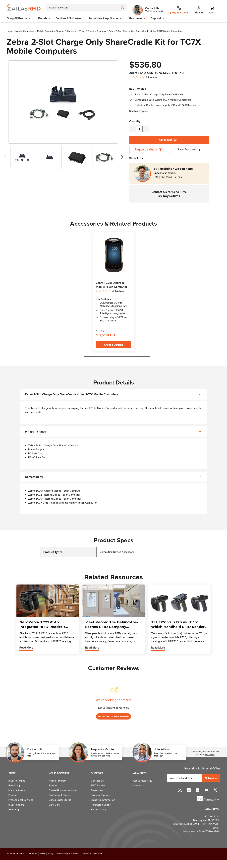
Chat (180, 177)
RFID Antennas (16, 780)
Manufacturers (16, 790)
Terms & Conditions (92, 853)
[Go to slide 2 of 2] (5, 157)
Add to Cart (165, 140)
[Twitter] (215, 790)
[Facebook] (197, 790)
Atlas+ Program (57, 780)
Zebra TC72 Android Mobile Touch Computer (54, 494)
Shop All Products (18, 18)
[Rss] (180, 790)
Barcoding (14, 785)
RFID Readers (16, 804)
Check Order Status (60, 799)
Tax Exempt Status (59, 795)
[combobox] (78, 7)
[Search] (122, 7)
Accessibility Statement (68, 853)
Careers (137, 785)
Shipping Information (103, 799)
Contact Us (97, 780)
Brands (42, 18)
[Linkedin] (189, 790)
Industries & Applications (105, 18)
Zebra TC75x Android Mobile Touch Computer (111, 285)
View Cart (54, 804)
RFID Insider (98, 785)
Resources (135, 18)
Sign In (53, 785)
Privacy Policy (46, 853)
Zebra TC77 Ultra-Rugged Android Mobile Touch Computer (62, 502)
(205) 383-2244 (163, 177)
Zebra (133, 73)
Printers (12, 795)
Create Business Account (63, 790)
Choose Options (113, 344)
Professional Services (20, 799)
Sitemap (33, 853)
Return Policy (98, 809)
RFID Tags (14, 809)
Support (156, 18)
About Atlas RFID (143, 780)
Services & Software (68, 18)
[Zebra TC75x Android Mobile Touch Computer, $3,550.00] (113, 255)
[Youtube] (206, 790)
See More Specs (138, 111)
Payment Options (101, 795)
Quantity (134, 121)
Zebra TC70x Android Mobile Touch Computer (54, 490)
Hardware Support (101, 804)
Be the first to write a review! (113, 716)
